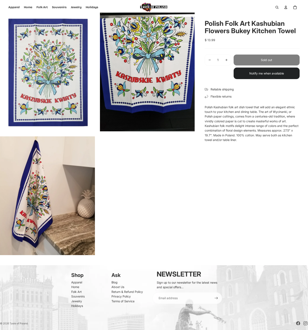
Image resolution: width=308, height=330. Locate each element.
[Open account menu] (285, 7)
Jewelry (76, 301)
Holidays (77, 306)
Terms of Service (123, 301)
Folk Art (76, 291)
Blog (114, 282)
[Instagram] (305, 323)
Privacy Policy (121, 296)
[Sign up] (216, 298)
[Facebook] (298, 323)
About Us (117, 287)
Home (75, 287)
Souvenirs (78, 296)
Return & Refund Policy (127, 291)
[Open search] (277, 7)
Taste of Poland (19, 323)
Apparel (76, 282)
